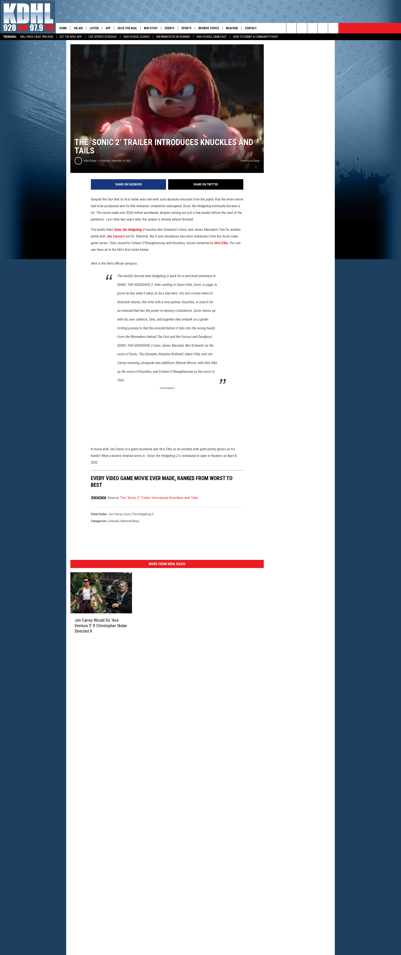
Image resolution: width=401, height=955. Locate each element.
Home (63, 28)
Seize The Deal (127, 28)
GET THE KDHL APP (71, 36)
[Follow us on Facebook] (312, 28)
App (107, 28)
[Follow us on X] (323, 28)
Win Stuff (151, 28)
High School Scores (136, 36)
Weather (232, 28)
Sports (186, 28)
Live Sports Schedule (103, 36)
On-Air (78, 28)
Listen (94, 28)
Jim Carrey (115, 514)
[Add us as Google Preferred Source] (302, 28)
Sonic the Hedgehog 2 (129, 229)
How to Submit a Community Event (255, 36)
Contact (251, 28)
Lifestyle (113, 521)
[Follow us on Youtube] (333, 28)
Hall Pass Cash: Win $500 (36, 36)
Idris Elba (221, 243)
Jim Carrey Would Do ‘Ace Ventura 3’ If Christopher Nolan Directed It (101, 626)
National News (130, 521)
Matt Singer (90, 160)
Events (169, 28)
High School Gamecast (212, 36)
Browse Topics (208, 28)
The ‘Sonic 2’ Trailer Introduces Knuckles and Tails (159, 498)
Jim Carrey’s (116, 236)
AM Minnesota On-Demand (173, 36)
